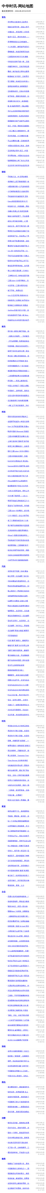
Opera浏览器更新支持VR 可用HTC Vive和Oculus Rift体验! (19, 201)
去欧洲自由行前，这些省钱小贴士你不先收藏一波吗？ (19, 866)
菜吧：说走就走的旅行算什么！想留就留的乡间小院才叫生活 (19, 1061)
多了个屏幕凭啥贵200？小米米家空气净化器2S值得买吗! (19, 520)
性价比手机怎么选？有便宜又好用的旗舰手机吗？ (19, 961)
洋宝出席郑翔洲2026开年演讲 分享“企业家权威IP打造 (19, 990)
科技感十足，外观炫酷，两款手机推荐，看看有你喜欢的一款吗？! (19, 206)
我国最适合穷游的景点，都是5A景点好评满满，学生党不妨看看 (19, 1173)
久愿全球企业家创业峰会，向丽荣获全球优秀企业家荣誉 (19, 986)
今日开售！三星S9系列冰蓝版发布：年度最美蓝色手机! (19, 285)
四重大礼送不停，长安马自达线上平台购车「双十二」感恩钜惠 (19, 680)
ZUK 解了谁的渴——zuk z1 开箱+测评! (19, 496)
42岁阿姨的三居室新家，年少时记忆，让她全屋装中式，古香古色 (19, 826)
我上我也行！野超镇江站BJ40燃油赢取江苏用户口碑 (19, 591)
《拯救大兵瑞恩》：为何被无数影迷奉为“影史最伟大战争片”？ (19, 336)
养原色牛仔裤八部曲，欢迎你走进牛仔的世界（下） (19, 736)
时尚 (4, 721)
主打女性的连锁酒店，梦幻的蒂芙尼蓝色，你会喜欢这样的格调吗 (19, 861)
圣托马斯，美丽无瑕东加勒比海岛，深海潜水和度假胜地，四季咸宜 (19, 1112)
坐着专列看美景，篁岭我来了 (18, 1097)
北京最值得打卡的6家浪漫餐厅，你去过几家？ (19, 400)
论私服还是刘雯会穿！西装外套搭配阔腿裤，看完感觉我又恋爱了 (19, 765)
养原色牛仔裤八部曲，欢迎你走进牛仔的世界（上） (19, 731)
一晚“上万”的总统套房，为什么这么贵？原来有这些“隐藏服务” (19, 405)
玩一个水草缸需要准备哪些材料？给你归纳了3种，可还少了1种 (19, 821)
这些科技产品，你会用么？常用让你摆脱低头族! (19, 236)
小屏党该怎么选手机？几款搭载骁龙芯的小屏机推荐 (19, 931)
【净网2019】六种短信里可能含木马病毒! (19, 276)
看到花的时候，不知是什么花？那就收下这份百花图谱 (19, 1152)
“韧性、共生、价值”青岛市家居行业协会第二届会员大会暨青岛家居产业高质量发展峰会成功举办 (19, 1015)
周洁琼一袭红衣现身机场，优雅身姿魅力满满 (19, 356)
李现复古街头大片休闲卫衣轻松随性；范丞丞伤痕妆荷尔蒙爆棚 (19, 726)
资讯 (4, 17)
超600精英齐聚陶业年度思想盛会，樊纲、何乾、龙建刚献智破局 (19, 1025)
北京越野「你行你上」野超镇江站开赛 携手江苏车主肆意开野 (19, 626)
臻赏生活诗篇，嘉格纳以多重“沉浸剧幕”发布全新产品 (19, 1123)
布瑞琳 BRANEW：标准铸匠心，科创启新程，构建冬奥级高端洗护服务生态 (19, 101)
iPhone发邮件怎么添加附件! (18, 481)
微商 (4, 1159)
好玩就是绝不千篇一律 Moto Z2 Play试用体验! (19, 315)
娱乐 (4, 326)
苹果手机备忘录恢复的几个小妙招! (19, 501)
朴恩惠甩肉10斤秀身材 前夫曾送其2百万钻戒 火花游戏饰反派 (19, 361)
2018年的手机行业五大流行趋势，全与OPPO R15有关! (19, 471)
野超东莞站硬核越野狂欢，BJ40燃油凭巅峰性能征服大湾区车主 (19, 586)
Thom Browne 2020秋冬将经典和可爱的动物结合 (19, 760)
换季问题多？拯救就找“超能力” (19, 746)
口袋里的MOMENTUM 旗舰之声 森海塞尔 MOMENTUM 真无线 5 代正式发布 (19, 57)
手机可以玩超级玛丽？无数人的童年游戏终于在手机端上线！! (19, 256)
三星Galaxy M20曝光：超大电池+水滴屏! (19, 511)
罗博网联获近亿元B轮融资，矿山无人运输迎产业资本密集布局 (19, 42)
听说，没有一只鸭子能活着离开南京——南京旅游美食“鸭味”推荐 (19, 775)
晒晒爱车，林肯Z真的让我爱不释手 (19, 675)
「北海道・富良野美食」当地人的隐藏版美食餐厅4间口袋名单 (19, 790)
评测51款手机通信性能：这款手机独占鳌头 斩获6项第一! (19, 241)
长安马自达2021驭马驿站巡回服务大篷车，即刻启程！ (19, 690)
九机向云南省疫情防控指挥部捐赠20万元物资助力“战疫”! (19, 555)
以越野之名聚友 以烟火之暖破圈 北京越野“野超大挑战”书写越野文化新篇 (19, 601)
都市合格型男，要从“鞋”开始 (18, 770)
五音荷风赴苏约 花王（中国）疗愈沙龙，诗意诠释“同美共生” (19, 151)
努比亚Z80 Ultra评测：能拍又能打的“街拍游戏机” (19, 936)
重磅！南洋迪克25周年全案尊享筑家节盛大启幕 (19, 71)
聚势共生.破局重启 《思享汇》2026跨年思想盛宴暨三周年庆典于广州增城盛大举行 (19, 1030)
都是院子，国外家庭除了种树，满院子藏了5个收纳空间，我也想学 (19, 856)
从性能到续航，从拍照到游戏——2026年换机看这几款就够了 (19, 941)
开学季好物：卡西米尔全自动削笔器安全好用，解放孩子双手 (19, 156)
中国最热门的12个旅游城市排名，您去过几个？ (19, 1102)
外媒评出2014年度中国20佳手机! (19, 320)
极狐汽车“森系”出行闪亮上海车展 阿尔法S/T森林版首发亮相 (19, 645)
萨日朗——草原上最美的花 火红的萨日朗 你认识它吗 (19, 381)
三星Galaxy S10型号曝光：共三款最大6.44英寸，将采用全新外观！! (19, 280)
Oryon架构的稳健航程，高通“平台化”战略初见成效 (19, 951)
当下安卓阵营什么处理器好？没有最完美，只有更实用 (19, 966)
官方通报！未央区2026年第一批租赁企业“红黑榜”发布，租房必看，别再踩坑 (19, 81)
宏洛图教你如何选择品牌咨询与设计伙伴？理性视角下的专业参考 (19, 1000)
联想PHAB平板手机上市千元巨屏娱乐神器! (19, 261)
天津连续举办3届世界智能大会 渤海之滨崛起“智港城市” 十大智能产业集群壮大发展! (19, 530)
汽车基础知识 (13, 635)
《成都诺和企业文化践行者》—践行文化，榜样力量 (19, 916)
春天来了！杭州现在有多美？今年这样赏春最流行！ (19, 875)
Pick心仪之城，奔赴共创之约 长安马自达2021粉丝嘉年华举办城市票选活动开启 (19, 695)
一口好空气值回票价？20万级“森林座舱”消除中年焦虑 (19, 1020)
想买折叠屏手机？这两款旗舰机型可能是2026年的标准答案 (19, 921)
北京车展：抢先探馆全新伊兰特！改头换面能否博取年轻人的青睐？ (19, 715)
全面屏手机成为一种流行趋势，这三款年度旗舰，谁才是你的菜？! (19, 421)
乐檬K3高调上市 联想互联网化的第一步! (19, 211)
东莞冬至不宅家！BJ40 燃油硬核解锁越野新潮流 (19, 571)
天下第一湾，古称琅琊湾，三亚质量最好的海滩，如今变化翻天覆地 (19, 1147)
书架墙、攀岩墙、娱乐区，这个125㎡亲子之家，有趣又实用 (19, 816)
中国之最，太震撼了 (15, 795)
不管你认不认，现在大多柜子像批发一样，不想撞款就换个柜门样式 (19, 836)
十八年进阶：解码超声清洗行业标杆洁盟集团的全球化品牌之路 (19, 47)
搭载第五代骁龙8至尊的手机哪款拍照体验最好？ (19, 971)
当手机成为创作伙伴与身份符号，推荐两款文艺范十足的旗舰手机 (19, 956)
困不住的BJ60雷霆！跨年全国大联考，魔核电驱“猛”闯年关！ (19, 660)
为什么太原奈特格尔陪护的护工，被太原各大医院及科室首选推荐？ (19, 111)
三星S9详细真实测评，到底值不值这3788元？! (19, 456)
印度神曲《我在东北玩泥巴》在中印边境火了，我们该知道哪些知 (19, 346)
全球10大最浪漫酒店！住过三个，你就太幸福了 (19, 1051)
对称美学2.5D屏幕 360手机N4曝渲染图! (19, 300)
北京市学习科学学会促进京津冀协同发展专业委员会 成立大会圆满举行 (19, 165)
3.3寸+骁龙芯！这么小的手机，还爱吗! (19, 515)
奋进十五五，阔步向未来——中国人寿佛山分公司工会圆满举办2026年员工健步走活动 (19, 37)
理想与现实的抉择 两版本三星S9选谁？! (19, 416)
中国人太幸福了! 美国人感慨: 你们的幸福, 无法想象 (19, 386)
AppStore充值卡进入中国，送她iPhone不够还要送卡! (19, 310)
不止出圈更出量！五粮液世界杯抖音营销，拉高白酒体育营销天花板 (19, 141)
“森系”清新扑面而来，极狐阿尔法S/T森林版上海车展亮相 (19, 650)
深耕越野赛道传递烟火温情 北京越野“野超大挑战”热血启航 (19, 596)
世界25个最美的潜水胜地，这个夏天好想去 (19, 780)
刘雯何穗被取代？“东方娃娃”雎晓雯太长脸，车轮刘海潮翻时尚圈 (19, 366)
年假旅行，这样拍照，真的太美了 (19, 391)
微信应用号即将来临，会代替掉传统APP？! (19, 266)
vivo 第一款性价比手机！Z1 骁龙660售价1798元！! (19, 251)
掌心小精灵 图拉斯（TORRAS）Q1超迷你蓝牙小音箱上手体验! (19, 271)
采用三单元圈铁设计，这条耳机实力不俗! (19, 446)
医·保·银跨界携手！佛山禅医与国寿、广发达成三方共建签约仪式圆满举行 (19, 106)
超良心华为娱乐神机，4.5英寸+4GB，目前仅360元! (19, 221)
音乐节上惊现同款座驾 (16, 665)
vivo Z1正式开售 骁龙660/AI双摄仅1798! (19, 295)
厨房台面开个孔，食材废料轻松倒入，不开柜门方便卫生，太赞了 (19, 811)
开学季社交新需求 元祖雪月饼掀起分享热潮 (19, 22)
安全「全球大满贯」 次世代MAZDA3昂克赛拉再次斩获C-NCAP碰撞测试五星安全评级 (19, 700)
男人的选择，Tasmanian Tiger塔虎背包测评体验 (19, 755)
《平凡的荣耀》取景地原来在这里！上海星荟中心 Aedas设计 (19, 341)
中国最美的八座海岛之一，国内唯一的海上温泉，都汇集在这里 (19, 1168)
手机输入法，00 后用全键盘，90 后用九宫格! (19, 177)
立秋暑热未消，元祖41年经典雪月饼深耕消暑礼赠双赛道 (19, 91)
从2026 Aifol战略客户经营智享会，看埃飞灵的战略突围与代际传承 (19, 1040)
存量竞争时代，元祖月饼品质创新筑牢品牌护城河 (19, 66)
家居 (4, 806)
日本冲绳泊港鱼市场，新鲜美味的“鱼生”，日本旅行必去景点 (19, 1138)
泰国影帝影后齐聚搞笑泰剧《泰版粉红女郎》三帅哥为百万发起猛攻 (19, 371)
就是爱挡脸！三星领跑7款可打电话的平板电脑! (19, 545)
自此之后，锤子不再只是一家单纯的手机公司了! (19, 226)
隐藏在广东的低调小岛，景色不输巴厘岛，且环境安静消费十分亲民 (19, 1163)
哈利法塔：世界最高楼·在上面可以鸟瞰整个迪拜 (19, 1092)
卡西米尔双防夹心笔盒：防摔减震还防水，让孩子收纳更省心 (19, 146)
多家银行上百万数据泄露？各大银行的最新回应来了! (19, 181)
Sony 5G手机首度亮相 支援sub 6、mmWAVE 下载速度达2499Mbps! (19, 426)
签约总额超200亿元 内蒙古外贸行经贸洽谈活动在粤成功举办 (19, 1035)
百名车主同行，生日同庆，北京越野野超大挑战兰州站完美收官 (19, 621)
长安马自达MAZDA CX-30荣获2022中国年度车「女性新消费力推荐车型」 (19, 685)
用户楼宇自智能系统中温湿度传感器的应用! (19, 525)
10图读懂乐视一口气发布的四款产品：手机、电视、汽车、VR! (19, 186)
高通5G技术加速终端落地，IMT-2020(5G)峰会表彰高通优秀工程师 (19, 896)
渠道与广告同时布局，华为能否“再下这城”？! (19, 506)
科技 (4, 412)
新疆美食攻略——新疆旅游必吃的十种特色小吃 (19, 1107)
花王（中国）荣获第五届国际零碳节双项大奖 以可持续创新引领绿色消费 (19, 126)
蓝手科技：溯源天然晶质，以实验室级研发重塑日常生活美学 (19, 96)
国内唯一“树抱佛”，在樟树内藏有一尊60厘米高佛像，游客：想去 (19, 1056)
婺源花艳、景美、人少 (16, 885)
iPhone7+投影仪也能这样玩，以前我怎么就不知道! (19, 535)
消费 (4, 1118)
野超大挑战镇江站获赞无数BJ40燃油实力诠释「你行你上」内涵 (19, 606)
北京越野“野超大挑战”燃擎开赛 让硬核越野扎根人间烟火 (19, 631)
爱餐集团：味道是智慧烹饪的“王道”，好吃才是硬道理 (19, 52)
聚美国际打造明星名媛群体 (17, 981)
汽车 (4, 566)
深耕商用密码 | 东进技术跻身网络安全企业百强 (19, 116)
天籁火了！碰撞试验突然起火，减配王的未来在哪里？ (19, 705)
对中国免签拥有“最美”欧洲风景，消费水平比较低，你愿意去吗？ (19, 870)
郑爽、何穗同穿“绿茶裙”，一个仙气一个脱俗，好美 (19, 741)
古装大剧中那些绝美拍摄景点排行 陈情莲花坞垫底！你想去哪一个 (19, 395)
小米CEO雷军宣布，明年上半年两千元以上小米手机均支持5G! (19, 491)
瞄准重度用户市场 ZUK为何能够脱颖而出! (19, 486)
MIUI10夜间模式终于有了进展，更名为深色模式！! (19, 476)
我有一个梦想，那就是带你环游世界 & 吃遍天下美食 (19, 1133)
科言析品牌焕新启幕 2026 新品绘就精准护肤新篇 (19, 1005)
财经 (4, 172)
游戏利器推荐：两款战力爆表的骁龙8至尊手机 (19, 901)
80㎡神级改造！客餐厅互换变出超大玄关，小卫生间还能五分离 (19, 846)
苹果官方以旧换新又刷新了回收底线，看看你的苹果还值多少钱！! (19, 231)
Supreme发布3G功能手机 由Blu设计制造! (19, 466)
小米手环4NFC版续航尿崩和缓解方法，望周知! (19, 560)
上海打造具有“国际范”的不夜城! (19, 441)
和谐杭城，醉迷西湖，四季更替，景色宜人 (19, 1178)
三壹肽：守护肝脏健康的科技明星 (19, 995)
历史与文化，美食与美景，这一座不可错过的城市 (19, 1128)
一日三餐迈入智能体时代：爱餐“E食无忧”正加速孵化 (19, 131)
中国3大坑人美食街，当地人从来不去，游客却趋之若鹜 (19, 1076)
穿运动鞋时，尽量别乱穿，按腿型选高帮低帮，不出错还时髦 (19, 750)
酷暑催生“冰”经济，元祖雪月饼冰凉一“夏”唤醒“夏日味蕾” (19, 76)
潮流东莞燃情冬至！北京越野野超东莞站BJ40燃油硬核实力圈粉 (19, 616)
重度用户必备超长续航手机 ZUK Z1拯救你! (19, 246)
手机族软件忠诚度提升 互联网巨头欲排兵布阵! (19, 196)
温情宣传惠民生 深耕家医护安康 (19, 86)
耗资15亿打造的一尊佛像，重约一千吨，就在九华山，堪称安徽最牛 (19, 800)
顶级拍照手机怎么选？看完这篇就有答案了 (19, 976)
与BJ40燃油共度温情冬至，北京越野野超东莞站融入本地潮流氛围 (19, 581)
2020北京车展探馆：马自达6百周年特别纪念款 (19, 710)
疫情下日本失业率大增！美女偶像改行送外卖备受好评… (19, 351)
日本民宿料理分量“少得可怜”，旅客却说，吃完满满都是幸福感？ (19, 1066)
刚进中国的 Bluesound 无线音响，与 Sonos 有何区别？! (19, 431)
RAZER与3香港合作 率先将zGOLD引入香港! (19, 461)
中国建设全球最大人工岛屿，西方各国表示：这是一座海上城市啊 (19, 1071)
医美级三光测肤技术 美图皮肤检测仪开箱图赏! (19, 305)
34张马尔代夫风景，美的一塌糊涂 (19, 785)
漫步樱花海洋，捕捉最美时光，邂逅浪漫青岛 (19, 1087)
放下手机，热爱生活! (15, 290)
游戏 (4, 1046)
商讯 (4, 1082)
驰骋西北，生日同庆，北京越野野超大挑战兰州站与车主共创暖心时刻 (19, 611)
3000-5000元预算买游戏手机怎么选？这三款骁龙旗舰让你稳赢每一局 (19, 946)
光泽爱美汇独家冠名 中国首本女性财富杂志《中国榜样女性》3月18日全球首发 (19, 1010)
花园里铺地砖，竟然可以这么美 (19, 841)
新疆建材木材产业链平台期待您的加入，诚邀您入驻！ (19, 121)
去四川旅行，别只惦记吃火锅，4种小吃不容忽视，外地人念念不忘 (19, 880)
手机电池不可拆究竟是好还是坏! (19, 540)
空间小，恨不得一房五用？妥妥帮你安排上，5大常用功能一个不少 (19, 851)
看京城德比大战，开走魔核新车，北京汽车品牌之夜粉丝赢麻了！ (19, 655)
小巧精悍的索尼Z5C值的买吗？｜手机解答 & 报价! (19, 191)
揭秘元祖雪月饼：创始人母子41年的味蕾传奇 (19, 27)
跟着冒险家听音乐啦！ (16, 670)
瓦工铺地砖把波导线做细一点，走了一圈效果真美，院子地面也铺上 (19, 831)
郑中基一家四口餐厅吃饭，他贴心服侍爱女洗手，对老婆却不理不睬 (19, 331)
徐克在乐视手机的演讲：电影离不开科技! (19, 550)
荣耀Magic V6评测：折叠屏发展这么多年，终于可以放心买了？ (19, 911)
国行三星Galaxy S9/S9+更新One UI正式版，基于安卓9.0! (19, 451)
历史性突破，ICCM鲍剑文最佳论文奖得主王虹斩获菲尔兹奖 (19, 136)
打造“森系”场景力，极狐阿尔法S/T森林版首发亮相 (19, 640)
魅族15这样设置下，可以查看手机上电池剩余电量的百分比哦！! (19, 216)
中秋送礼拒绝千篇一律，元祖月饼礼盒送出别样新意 (19, 61)
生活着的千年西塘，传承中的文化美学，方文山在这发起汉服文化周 (19, 1188)
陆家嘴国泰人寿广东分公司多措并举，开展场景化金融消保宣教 (19, 160)
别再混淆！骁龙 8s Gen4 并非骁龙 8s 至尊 (19, 926)
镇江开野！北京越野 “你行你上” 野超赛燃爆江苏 (19, 576)
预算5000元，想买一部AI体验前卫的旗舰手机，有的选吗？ (19, 906)
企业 (4, 892)
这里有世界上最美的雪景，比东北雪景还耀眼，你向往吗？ (19, 1183)
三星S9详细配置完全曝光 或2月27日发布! (19, 436)
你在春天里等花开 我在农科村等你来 (19, 1142)
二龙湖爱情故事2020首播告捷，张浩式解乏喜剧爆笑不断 (19, 376)
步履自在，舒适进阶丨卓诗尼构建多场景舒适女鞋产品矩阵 (19, 32)
